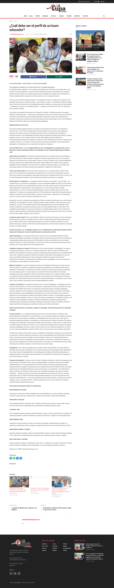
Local (31, 16)
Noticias (55, 548)
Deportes (77, 16)
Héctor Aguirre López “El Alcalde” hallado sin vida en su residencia (94, 545)
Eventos (85, 16)
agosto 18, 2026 (91, 63)
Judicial (61, 16)
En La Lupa (45, 546)
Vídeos (65, 550)
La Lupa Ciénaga (17, 582)
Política (53, 16)
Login (103, 1)
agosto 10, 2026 (91, 89)
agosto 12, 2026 (91, 75)
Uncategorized (67, 548)
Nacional (45, 16)
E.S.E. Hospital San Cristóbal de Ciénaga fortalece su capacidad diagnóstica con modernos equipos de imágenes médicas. (95, 58)
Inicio (25, 16)
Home (10, 21)
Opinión (69, 16)
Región (37, 16)
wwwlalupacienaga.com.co (17, 34)
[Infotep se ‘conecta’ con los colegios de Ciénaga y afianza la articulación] (40, 481)
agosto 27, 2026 (81, 49)
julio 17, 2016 (29, 34)
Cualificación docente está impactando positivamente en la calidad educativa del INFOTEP (17, 490)
